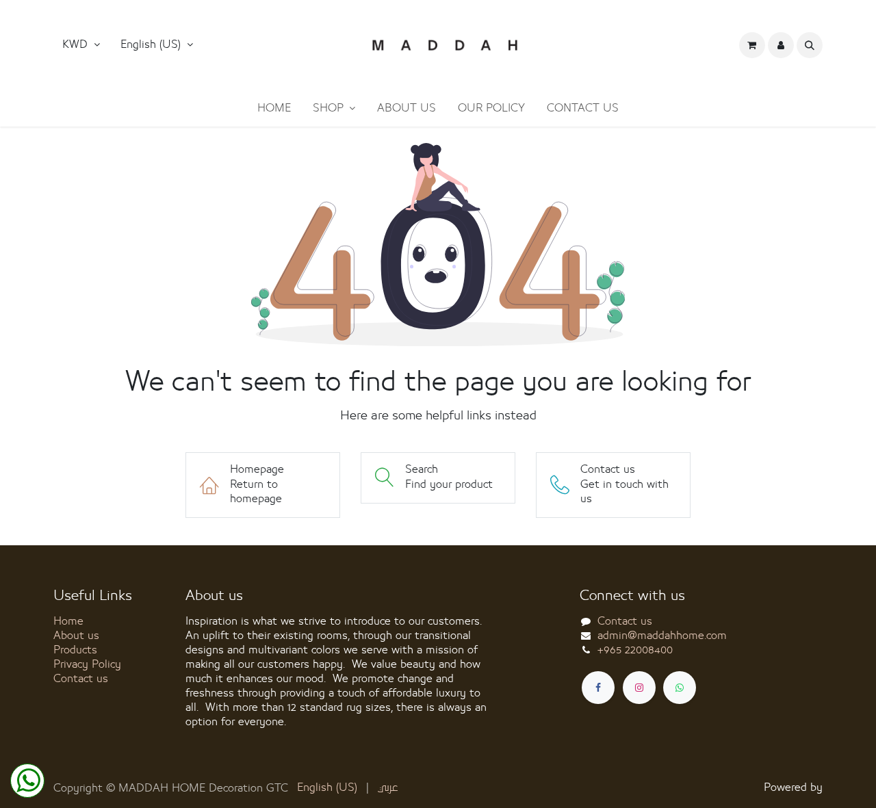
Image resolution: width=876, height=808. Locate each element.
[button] (157, 45)
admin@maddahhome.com (662, 635)
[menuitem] (274, 108)
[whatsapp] (679, 687)
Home (68, 621)
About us (76, 635)
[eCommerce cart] (752, 45)
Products (75, 650)
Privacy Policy (87, 664)
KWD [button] (76, 44)
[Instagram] (639, 687)
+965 (635, 650)
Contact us (80, 678)
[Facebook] (598, 687)
